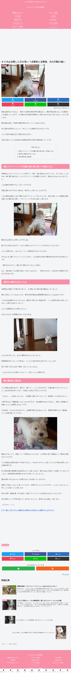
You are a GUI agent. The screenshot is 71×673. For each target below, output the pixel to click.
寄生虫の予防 (35, 660)
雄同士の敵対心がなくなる (27, 154)
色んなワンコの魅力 (58, 662)
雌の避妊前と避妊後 (25, 157)
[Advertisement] (35, 42)
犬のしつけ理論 (35, 657)
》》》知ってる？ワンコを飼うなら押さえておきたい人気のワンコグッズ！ (27, 510)
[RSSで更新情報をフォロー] (52, 568)
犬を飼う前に (58, 660)
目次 (33, 147)
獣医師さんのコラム (12, 657)
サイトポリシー (35, 665)
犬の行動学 (5, 545)
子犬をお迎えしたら (12, 662)
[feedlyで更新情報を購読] (18, 568)
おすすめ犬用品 (35, 662)
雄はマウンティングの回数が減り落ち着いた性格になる (36, 151)
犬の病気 (12, 660)
